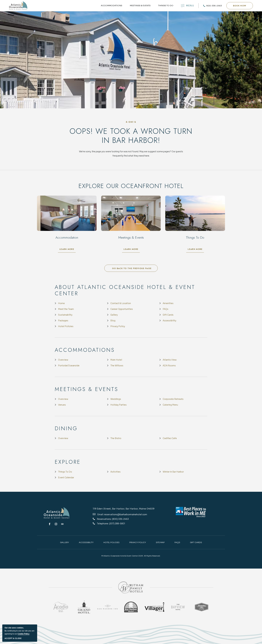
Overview (63, 359)
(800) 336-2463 (120, 519)
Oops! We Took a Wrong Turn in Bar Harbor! (131, 136)
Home (61, 303)
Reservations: (104, 519)
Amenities (168, 303)
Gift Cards (168, 314)
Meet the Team (66, 309)
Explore (68, 462)
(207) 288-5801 (117, 523)
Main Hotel (116, 359)
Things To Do (65, 471)
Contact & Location (120, 303)
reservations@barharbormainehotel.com (125, 514)
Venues (62, 404)
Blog (112, 320)
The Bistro (115, 438)
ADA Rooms (169, 365)
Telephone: (103, 523)
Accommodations (111, 6)
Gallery (114, 314)
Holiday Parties (118, 404)
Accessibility (169, 320)
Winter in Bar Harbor (173, 471)
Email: (100, 514)
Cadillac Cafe (170, 438)
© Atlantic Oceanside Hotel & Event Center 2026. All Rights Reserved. (131, 556)
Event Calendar (66, 477)
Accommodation (66, 237)
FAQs (165, 309)
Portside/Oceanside (68, 365)
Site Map (160, 542)
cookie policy (23, 634)
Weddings (115, 399)
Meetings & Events (140, 6)
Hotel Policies (65, 326)
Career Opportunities (121, 309)
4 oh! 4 (131, 122)
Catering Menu (170, 404)
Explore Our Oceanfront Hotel (131, 186)
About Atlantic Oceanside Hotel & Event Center (125, 290)
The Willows (116, 365)
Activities (115, 471)
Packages (63, 320)
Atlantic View (170, 359)
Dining (66, 428)
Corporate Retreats (173, 399)
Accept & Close (13, 638)
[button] (239, 5)
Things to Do (165, 6)
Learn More (67, 250)
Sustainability (65, 314)
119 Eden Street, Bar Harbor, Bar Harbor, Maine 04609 (123, 508)
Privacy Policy (117, 326)
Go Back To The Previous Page (131, 268)
